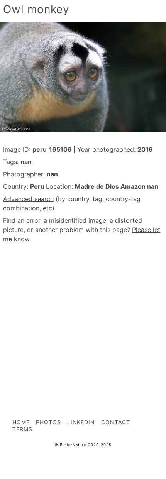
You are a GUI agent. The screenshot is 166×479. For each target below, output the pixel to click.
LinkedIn (81, 422)
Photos (48, 422)
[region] (83, 314)
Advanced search (28, 199)
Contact (115, 422)
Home (21, 422)
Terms (22, 429)
